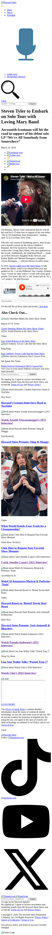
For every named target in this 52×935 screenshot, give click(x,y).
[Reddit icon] (8, 158)
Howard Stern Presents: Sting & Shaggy (25, 441)
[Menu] (2, 5)
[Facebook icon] (15, 152)
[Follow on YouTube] (26, 843)
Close (3, 101)
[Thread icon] (13, 161)
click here (43, 306)
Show (9, 10)
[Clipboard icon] (8, 167)
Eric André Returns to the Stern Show (18, 341)
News (9, 12)
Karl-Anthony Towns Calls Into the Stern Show (23, 353)
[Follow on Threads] (8, 896)
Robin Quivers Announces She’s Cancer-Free (22, 366)
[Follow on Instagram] (16, 737)
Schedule (11, 15)
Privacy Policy (34, 384)
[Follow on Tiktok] (26, 795)
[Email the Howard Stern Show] (22, 896)
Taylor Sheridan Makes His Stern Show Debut (22, 328)
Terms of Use (17, 384)
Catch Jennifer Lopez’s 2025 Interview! (24, 562)
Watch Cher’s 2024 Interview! (18, 673)
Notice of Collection (10, 920)
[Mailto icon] (13, 163)
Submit (33, 374)
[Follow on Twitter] (26, 893)
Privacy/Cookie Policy (15, 709)
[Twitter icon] (13, 155)
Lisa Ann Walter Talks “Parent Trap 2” (24, 661)
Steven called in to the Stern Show (25, 266)
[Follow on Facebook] (8, 798)
